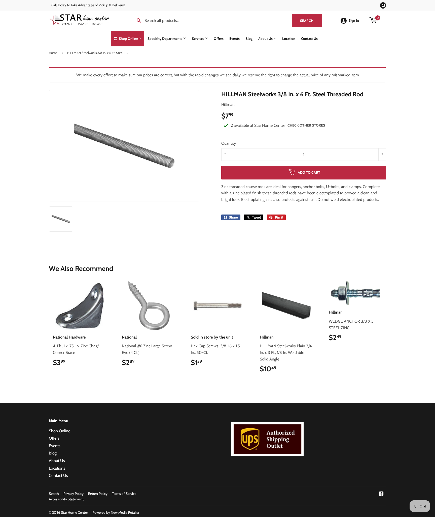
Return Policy (97, 494)
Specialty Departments (165, 39)
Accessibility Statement (66, 499)
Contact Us (309, 39)
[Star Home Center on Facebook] (381, 494)
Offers (219, 39)
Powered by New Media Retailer (115, 512)
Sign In (354, 20)
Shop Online (128, 39)
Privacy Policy (73, 494)
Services (198, 39)
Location (288, 39)
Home (53, 53)
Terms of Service (124, 494)
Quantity (228, 143)
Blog (248, 39)
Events (234, 39)
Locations (57, 468)
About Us (265, 39)
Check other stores (306, 125)
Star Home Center (74, 512)
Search (311, 20)
